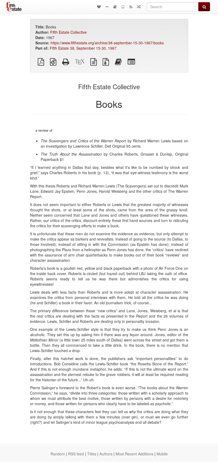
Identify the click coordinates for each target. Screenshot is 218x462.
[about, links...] (107, 6)
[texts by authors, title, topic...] (99, 6)
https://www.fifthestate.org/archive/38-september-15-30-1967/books (107, 42)
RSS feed (76, 453)
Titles (91, 453)
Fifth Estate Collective (68, 32)
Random (58, 453)
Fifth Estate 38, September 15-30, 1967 (83, 48)
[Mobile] (123, 6)
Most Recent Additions (134, 453)
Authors (105, 453)
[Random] (139, 6)
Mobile (162, 453)
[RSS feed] (131, 6)
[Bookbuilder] (115, 6)
